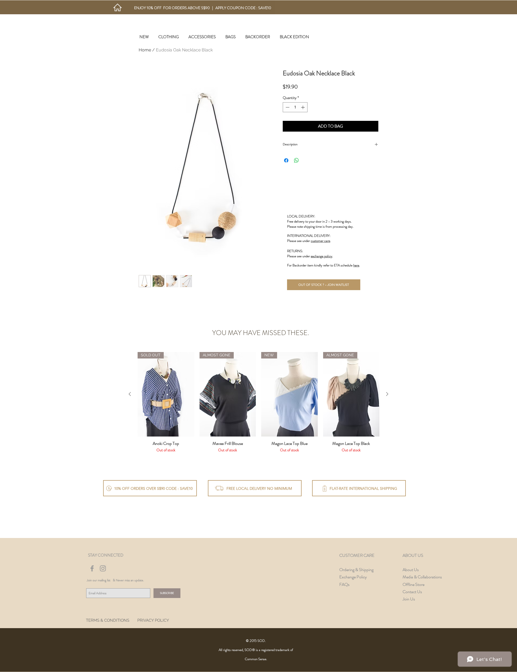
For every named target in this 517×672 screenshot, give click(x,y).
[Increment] (303, 107)
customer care (320, 240)
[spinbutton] (295, 107)
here (356, 265)
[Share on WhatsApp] (296, 160)
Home (145, 49)
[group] (258, 405)
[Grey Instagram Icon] (103, 568)
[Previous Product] (130, 394)
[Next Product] (387, 394)
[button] (168, 37)
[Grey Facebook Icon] (92, 568)
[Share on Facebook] (286, 160)
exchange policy (321, 256)
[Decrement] (287, 107)
